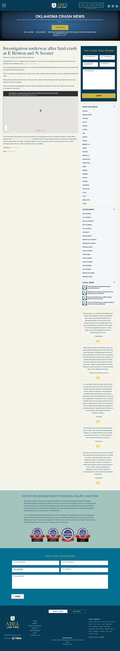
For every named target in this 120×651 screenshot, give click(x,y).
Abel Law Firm (86, 213)
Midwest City (86, 144)
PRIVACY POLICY (93, 637)
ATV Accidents (86, 217)
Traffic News (86, 254)
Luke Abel (63, 35)
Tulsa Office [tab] (77, 611)
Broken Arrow (87, 114)
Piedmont (85, 174)
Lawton (84, 140)
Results (35, 628)
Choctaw (85, 118)
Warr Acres (86, 200)
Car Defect (85, 232)
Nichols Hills (86, 159)
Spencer (85, 181)
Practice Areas (35, 626)
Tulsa (84, 196)
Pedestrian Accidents (89, 243)
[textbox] (40, 140)
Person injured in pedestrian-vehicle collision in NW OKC (99, 287)
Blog (35, 633)
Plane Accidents (87, 250)
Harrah (84, 137)
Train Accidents (87, 258)
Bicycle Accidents (88, 221)
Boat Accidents (87, 224)
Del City (84, 122)
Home (35, 621)
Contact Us (35, 635)
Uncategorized (87, 265)
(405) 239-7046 (67, 644)
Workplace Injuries (88, 273)
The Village (85, 188)
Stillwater (85, 185)
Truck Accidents (87, 262)
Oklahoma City (11, 151)
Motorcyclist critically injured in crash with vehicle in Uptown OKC (100, 292)
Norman (84, 170)
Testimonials (35, 630)
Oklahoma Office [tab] (58, 611)
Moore (84, 148)
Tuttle (84, 192)
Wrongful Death (87, 276)
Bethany (85, 111)
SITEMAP (102, 637)
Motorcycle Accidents (89, 239)
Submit (99, 96)
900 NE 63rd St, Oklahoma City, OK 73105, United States (67, 641)
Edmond (84, 125)
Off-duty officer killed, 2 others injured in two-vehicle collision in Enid (101, 303)
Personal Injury (87, 247)
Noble (84, 166)
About (35, 623)
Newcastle (85, 155)
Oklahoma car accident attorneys (22, 139)
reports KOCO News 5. (31, 63)
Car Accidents (15, 147)
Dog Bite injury (87, 236)
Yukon (84, 203)
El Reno (84, 129)
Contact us (60, 27)
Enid (83, 133)
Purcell (84, 177)
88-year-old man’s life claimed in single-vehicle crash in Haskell (100, 298)
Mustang (85, 151)
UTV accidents (86, 269)
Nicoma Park (86, 163)
